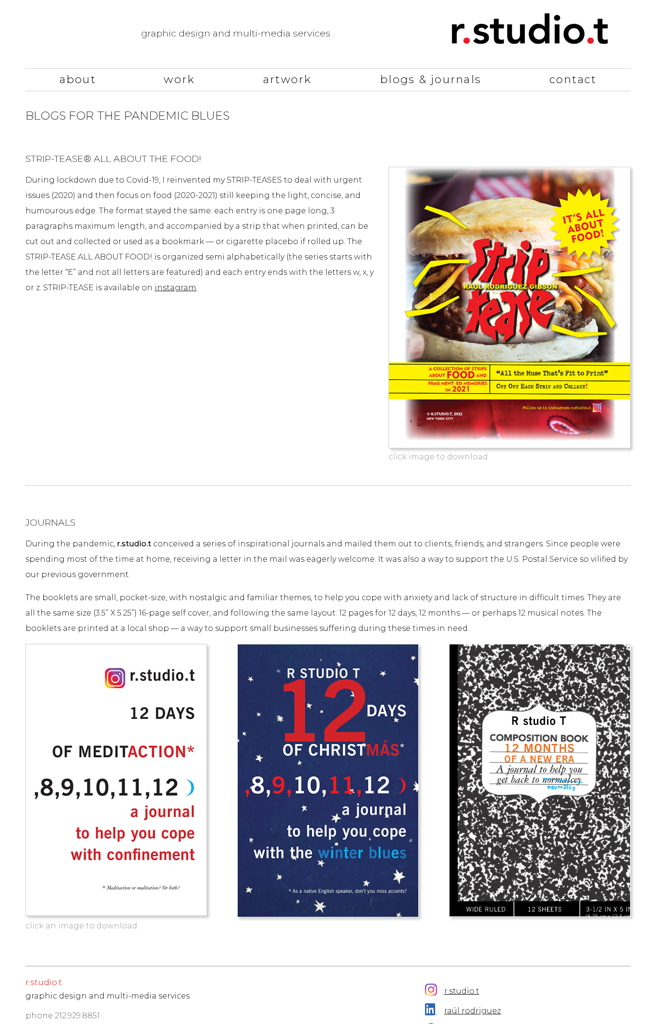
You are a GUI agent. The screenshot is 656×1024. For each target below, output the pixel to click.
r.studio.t (461, 991)
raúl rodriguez (472, 1010)
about (78, 80)
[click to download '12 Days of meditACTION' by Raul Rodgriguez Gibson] (116, 780)
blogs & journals (430, 80)
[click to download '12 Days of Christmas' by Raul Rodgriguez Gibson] (328, 780)
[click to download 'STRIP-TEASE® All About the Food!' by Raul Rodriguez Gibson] (510, 307)
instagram (175, 287)
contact (573, 80)
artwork (287, 80)
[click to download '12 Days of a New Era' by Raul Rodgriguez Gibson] (540, 780)
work (179, 80)
